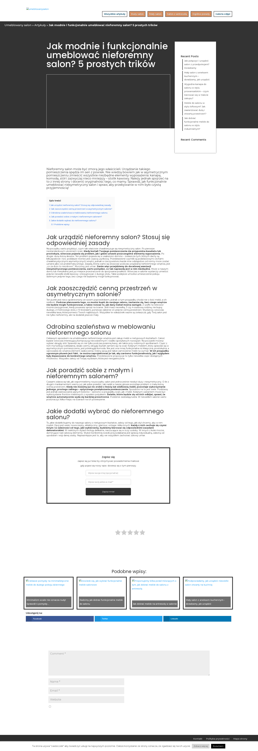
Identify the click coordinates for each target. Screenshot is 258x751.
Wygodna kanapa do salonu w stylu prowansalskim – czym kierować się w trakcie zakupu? (196, 91)
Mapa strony (240, 738)
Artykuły (40, 25)
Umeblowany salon (18, 25)
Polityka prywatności (217, 738)
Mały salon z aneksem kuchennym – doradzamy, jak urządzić (197, 76)
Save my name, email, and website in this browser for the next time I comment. (93, 706)
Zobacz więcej (201, 746)
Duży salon (137, 14)
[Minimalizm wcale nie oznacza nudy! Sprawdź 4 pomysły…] (49, 583)
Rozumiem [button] (218, 746)
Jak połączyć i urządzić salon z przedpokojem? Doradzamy (196, 64)
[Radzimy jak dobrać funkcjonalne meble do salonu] (102, 583)
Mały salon (155, 14)
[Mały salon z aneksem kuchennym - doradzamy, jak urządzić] (208, 583)
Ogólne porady (201, 14)
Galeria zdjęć (222, 14)
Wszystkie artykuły (114, 14)
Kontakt (197, 738)
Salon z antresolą (177, 14)
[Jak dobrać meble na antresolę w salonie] (155, 585)
